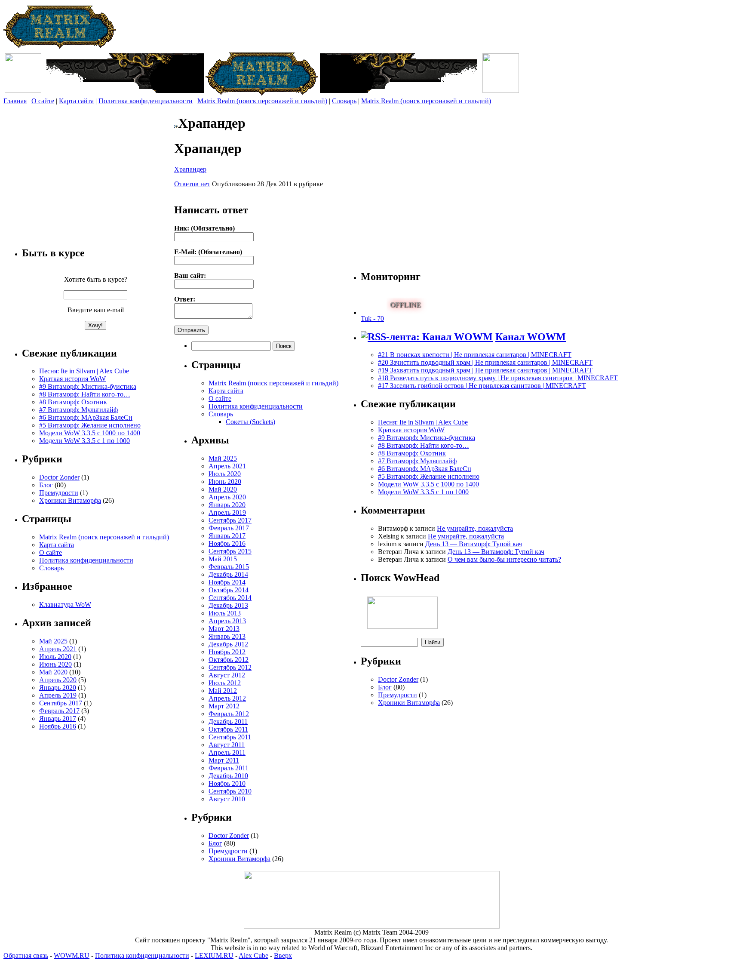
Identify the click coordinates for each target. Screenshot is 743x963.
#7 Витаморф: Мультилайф (78, 409)
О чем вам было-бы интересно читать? (504, 559)
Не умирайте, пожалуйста (475, 528)
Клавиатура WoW (65, 604)
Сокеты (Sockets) (250, 421)
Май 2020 (53, 672)
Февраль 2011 (229, 768)
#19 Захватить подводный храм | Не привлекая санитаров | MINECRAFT (485, 370)
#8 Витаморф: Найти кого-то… (84, 394)
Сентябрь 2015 (230, 551)
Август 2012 (227, 675)
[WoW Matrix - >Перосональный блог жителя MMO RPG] (59, 46)
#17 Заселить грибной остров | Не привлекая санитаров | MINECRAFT (482, 385)
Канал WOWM (530, 336)
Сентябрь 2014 (230, 597)
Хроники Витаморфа (70, 500)
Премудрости (58, 492)
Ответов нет (192, 184)
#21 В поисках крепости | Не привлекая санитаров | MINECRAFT (474, 354)
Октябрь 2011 (228, 729)
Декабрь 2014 (228, 574)
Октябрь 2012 (229, 659)
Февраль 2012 (229, 713)
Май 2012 (223, 690)
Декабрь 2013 (228, 605)
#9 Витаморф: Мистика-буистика (87, 386)
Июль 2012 (225, 682)
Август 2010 (227, 799)
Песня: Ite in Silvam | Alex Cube (84, 371)
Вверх (283, 955)
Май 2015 (223, 559)
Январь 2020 (57, 687)
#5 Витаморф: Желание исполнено (90, 425)
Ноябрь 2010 (227, 783)
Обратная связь (25, 955)
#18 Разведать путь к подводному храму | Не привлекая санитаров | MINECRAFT (498, 378)
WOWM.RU (71, 955)
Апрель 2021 (58, 648)
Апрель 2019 (58, 695)
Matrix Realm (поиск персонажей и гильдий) (262, 101)
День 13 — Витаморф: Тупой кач (473, 544)
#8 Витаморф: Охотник (73, 402)
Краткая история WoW (72, 378)
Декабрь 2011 (228, 721)
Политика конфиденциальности (145, 101)
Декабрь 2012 (228, 644)
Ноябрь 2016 (57, 726)
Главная (15, 101)
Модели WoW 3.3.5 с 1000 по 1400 (89, 433)
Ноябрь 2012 (227, 651)
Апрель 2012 (227, 698)
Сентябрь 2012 (230, 667)
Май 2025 (53, 641)
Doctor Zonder (59, 477)
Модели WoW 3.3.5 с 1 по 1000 (84, 440)
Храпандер (190, 169)
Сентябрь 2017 (60, 703)
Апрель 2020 (58, 679)
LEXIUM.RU (214, 955)
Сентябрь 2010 (230, 791)
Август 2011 (227, 744)
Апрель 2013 (227, 621)
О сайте (42, 101)
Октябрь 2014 (229, 590)
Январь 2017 (57, 718)
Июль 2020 (55, 656)
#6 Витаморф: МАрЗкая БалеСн (85, 417)
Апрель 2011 (227, 752)
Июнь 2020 (55, 664)
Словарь (344, 101)
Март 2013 (224, 628)
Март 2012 (224, 706)
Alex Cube (253, 955)
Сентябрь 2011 (230, 737)
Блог (46, 485)
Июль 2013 (225, 613)
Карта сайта (76, 101)
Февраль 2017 (59, 710)
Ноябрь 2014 (227, 582)
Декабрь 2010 (228, 775)
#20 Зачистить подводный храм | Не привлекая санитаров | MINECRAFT (485, 362)
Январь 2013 (227, 636)
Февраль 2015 (229, 566)
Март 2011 (224, 760)
